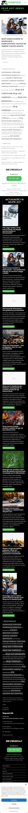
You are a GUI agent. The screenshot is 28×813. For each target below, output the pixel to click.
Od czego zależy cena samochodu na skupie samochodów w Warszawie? (12, 230)
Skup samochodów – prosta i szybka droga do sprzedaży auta (13, 428)
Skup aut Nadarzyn (7, 779)
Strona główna (6, 766)
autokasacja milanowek (10, 72)
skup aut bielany (12, 90)
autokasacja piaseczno (10, 75)
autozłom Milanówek (14, 78)
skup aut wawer (21, 103)
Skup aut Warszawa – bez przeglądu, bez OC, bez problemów (13, 347)
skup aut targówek (13, 656)
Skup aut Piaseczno (7, 782)
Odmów (14, 804)
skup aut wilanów (9, 106)
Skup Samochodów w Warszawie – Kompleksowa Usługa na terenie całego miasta (13, 42)
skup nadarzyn (13, 661)
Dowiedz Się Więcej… (8, 249)
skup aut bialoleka (4, 90)
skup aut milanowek (13, 646)
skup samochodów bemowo (16, 110)
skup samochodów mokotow (16, 666)
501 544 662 (14, 178)
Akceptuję (14, 800)
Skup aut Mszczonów (8, 776)
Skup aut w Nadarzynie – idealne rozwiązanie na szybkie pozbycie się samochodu (13, 389)
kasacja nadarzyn (10, 641)
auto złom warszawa (15, 83)
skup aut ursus (6, 10)
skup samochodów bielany (15, 113)
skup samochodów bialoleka (16, 664)
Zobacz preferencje (14, 808)
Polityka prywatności (14, 811)
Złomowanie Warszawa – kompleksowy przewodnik (13, 155)
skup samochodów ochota (14, 118)
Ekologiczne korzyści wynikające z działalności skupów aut (13, 510)
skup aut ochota (14, 97)
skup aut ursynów (14, 103)
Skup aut (5, 771)
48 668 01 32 (6, 709)
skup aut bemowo (21, 86)
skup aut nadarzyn (12, 650)
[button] (26, 784)
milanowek (13, 86)
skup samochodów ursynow (14, 127)
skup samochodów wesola (15, 132)
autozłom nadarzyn (9, 81)
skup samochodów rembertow (15, 123)
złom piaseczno (16, 139)
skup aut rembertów (16, 101)
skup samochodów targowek (17, 124)
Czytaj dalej (6, 62)
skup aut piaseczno (15, 654)
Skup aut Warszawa (8, 773)
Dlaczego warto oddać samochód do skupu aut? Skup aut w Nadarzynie (13, 597)
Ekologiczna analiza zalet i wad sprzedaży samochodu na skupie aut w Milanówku (14, 471)
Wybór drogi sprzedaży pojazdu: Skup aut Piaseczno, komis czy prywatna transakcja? (12, 551)
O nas (4, 768)
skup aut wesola (17, 658)
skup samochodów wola (14, 133)
